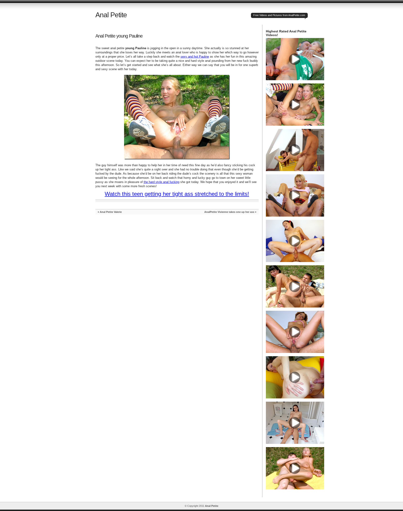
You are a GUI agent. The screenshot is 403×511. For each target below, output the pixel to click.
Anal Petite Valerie (111, 212)
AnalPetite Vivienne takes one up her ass (229, 212)
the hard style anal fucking (161, 182)
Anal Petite (111, 15)
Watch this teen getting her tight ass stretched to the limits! (177, 194)
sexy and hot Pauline (195, 56)
